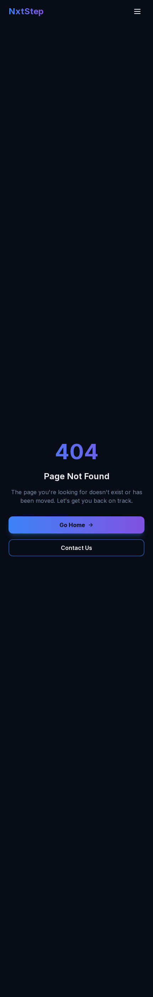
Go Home (72, 524)
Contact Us (76, 547)
